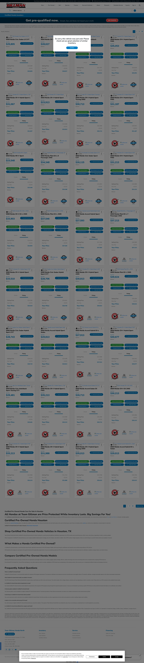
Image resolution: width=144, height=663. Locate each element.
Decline (104, 656)
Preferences (92, 656)
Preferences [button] (33, 658)
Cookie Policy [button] (65, 656)
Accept (116, 656)
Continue (72, 47)
